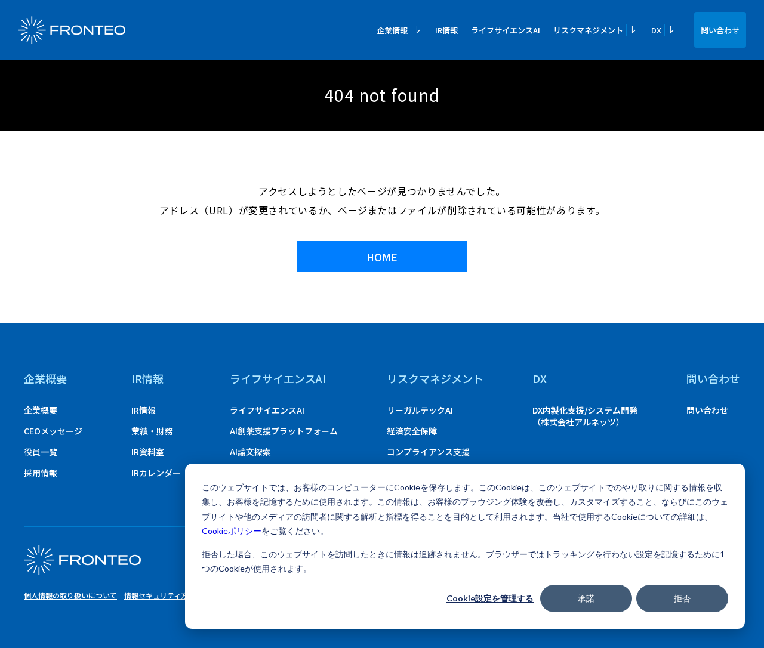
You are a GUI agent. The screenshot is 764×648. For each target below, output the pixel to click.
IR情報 (446, 30)
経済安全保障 (412, 431)
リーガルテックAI (420, 410)
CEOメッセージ (53, 431)
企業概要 (45, 378)
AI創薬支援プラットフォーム (284, 431)
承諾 (586, 598)
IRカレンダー (156, 473)
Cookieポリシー (231, 531)
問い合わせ (720, 30)
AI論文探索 (250, 452)
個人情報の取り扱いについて (70, 595)
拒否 (682, 598)
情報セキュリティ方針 (159, 595)
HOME (382, 256)
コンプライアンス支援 (428, 452)
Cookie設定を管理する (490, 598)
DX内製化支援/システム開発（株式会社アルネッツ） (584, 416)
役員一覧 (40, 452)
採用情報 (40, 473)
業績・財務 (152, 431)
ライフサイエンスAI (505, 30)
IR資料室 (147, 452)
